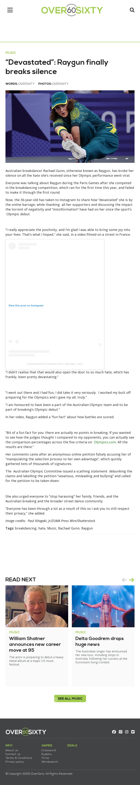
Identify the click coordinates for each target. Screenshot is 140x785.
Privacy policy (14, 762)
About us (11, 750)
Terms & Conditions (18, 758)
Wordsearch (50, 762)
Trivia (45, 758)
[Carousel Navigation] (128, 580)
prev (124, 580)
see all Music (70, 698)
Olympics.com (105, 442)
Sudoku (47, 754)
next (132, 580)
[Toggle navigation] (10, 10)
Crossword (49, 750)
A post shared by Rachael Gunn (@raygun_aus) (55, 363)
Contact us (13, 754)
